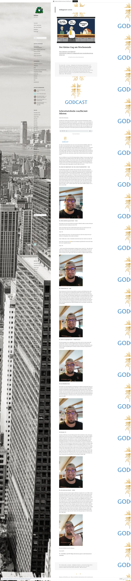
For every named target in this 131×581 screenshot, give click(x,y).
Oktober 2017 (36, 180)
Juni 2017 (35, 188)
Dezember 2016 (37, 201)
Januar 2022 (36, 133)
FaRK (84, 70)
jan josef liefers (76, 72)
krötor (36, 15)
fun (72, 71)
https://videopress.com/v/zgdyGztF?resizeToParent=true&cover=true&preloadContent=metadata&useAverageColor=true (76, 53)
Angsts (90, 66)
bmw (79, 67)
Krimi (87, 72)
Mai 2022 (35, 125)
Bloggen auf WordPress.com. (64, 577)
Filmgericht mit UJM (38, 71)
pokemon (61, 567)
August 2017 (36, 184)
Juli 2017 (35, 186)
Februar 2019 (36, 159)
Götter (74, 71)
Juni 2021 (35, 139)
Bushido (89, 67)
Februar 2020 (36, 149)
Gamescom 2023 (37, 51)
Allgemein (36, 65)
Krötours (35, 78)
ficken (86, 70)
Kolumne (35, 75)
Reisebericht (36, 82)
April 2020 (36, 145)
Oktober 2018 (36, 164)
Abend (67, 66)
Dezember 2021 (37, 135)
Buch (35, 67)
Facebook (69, 566)
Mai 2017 (35, 190)
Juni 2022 (35, 123)
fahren (81, 70)
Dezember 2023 (37, 112)
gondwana (83, 71)
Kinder (80, 72)
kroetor (38, 90)
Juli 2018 (35, 166)
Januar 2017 (36, 198)
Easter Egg (36, 31)
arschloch (64, 67)
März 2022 (36, 129)
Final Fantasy (90, 70)
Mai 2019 (35, 155)
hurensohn (69, 72)
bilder (77, 67)
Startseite (36, 23)
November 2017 (37, 178)
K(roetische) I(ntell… (41, 96)
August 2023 (36, 116)
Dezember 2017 (37, 176)
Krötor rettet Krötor (38, 55)
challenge (61, 68)
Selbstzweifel (39, 100)
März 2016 (36, 209)
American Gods (85, 66)
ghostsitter (78, 71)
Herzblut (65, 72)
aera (78, 66)
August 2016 (36, 205)
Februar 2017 (36, 196)
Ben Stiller (73, 67)
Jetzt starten (75, 1)
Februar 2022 (36, 131)
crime (71, 68)
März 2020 (36, 147)
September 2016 (37, 203)
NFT (34, 80)
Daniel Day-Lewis (75, 68)
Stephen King (65, 567)
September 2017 (37, 182)
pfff (88, 566)
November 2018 (37, 162)
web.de (72, 567)
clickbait (64, 68)
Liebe (81, 566)
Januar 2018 (36, 174)
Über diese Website (37, 27)
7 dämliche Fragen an (38, 63)
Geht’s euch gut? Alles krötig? (39, 49)
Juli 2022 (35, 120)
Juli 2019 (35, 153)
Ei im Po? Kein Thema (41, 97)
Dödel (80, 68)
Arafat (60, 67)
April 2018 (36, 170)
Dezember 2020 (37, 143)
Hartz (76, 566)
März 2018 (36, 172)
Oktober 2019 (36, 151)
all (81, 66)
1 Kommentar (68, 73)
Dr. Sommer (64, 70)
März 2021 (36, 141)
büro (70, 67)
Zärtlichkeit (77, 567)
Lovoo (63, 73)
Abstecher (71, 66)
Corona (60, 566)
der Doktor (84, 68)
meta (86, 566)
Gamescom (36, 73)
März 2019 (36, 157)
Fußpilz (69, 71)
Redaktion (36, 29)
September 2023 (37, 114)
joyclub (78, 566)
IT (72, 72)
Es (78, 70)
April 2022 (36, 127)
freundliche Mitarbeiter (63, 71)
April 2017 (36, 192)
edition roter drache (71, 70)
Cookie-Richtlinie (27, 579)
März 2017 (36, 194)
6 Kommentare (84, 567)
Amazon (88, 564)
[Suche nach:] (40, 37)
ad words (75, 66)
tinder (70, 567)
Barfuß (67, 67)
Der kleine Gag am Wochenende (40, 69)
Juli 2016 (35, 207)
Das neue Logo (43, 93)
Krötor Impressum (37, 25)
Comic (68, 68)
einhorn (76, 70)
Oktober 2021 (36, 137)
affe (80, 66)
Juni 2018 (35, 168)
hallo (86, 71)
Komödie (84, 72)
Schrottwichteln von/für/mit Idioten (73, 112)
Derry (88, 68)
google (72, 566)
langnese (90, 72)
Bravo (81, 67)
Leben (60, 73)
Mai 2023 (35, 118)
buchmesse (85, 67)
